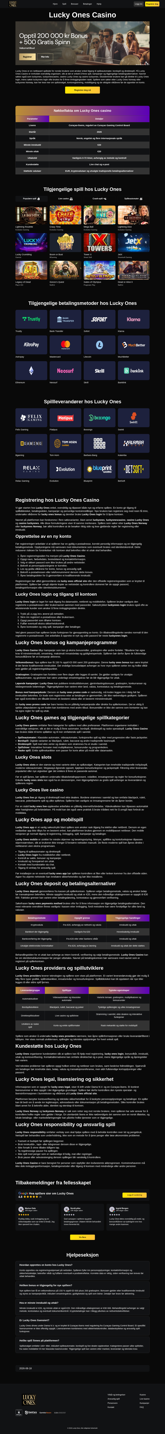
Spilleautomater (131, 199)
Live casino (63, 199)
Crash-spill (98, 199)
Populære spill (29, 199)
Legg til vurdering (134, 1195)
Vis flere (82, 1237)
